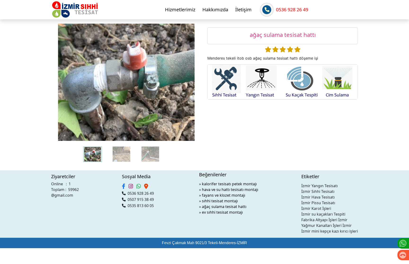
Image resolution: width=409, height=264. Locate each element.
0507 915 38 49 (140, 199)
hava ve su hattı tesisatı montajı (230, 189)
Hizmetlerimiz (180, 9)
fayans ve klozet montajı (223, 195)
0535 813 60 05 (140, 205)
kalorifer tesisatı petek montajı (229, 183)
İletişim (243, 9)
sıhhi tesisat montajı (220, 200)
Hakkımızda (215, 9)
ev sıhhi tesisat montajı (222, 212)
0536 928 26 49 (292, 9)
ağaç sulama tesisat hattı (224, 206)
